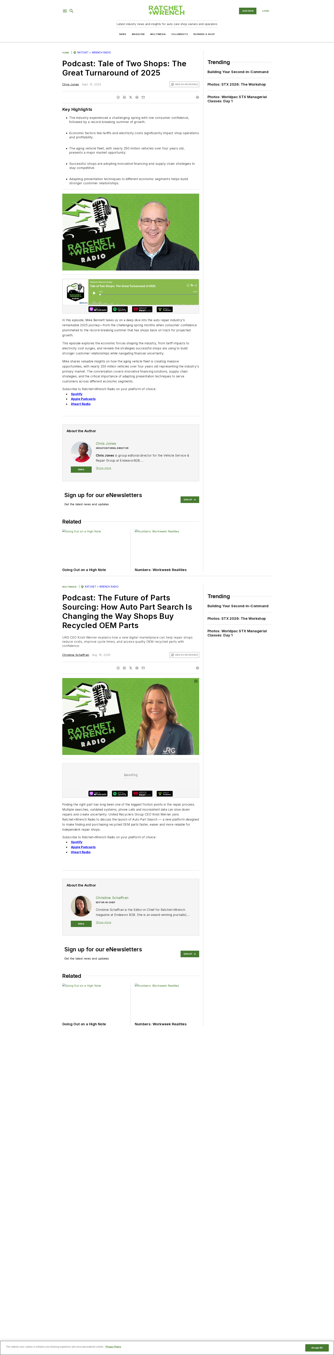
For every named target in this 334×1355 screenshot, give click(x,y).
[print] (197, 97)
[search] (71, 11)
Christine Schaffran (75, 655)
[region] (167, 1348)
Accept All (317, 1347)
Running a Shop (204, 34)
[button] (64, 11)
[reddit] (137, 97)
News (122, 34)
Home (65, 52)
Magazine (138, 34)
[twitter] (130, 97)
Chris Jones (70, 84)
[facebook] (118, 97)
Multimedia (158, 34)
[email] (143, 97)
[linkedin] (124, 97)
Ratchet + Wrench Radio (94, 52)
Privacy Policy (113, 1346)
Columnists (179, 34)
